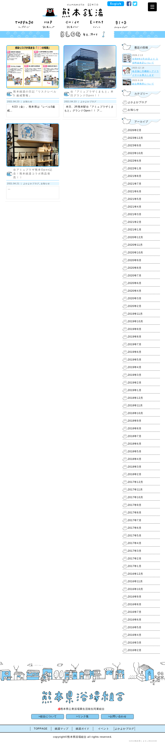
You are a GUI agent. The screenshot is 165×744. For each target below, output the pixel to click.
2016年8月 (134, 604)
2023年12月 (135, 138)
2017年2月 (134, 558)
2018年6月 (134, 443)
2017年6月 (134, 527)
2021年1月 (134, 229)
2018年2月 (134, 474)
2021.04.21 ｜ (15, 183)
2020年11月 (135, 244)
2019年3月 (134, 375)
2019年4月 (134, 367)
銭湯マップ (62, 728)
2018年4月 (134, 459)
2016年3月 (134, 642)
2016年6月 (134, 619)
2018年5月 (134, 451)
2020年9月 (134, 260)
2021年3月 (134, 214)
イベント (103, 728)
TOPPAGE (41, 728)
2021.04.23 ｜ (15, 101)
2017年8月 (134, 512)
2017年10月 (135, 497)
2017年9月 (134, 505)
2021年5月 (134, 199)
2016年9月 (134, 596)
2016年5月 (134, 627)
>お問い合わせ (117, 716)
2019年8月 (134, 336)
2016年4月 (134, 635)
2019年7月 (134, 344)
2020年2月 (134, 306)
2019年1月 (134, 390)
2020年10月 (135, 252)
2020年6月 (134, 283)
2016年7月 (134, 612)
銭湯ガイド (83, 728)
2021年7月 (134, 183)
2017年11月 (135, 489)
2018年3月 (134, 466)
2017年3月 (134, 550)
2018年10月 (135, 413)
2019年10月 (135, 321)
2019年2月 (134, 382)
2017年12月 (135, 482)
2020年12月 (135, 237)
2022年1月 (134, 168)
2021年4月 (134, 206)
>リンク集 (82, 716)
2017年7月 (134, 520)
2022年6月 (134, 160)
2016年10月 (135, 589)
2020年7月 (134, 275)
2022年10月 (135, 153)
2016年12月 (135, 573)
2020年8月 (134, 267)
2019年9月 (134, 329)
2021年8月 (134, 176)
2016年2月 (134, 650)
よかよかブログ (88, 101)
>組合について (48, 716)
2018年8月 (134, 428)
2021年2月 (134, 222)
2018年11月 (135, 405)
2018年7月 (134, 436)
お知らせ (27, 101)
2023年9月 (134, 145)
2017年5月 (134, 535)
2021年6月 (134, 191)
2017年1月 (134, 566)
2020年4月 (134, 290)
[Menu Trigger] (152, 6)
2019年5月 (134, 359)
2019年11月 (135, 313)
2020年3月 (134, 298)
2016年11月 (135, 581)
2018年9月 (134, 420)
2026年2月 (134, 130)
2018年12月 (135, 398)
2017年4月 (134, 543)
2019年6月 (134, 352)
